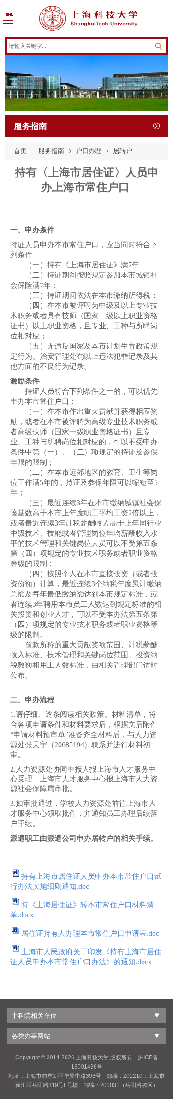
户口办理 (88, 150)
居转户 (122, 150)
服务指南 (51, 150)
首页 (20, 150)
